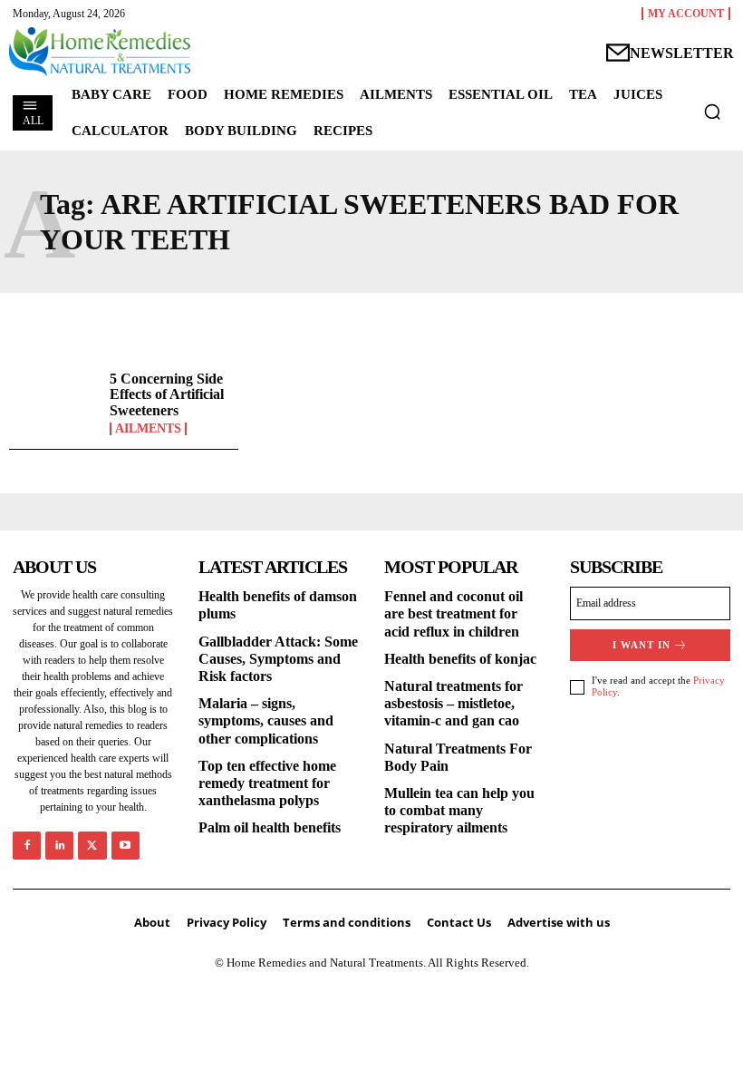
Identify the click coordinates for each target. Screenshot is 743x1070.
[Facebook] (27, 846)
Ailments (148, 429)
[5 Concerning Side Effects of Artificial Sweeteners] (55, 403)
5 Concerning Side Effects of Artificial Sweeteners (167, 394)
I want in (642, 644)
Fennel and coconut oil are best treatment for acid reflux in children (453, 613)
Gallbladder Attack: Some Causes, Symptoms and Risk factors (278, 659)
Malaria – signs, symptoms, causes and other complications (265, 720)
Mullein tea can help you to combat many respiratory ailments (459, 810)
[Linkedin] (59, 846)
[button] (712, 111)
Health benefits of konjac (460, 658)
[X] (92, 846)
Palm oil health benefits (269, 827)
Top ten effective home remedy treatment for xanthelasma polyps (267, 783)
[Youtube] (125, 846)
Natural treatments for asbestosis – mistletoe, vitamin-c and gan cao (453, 703)
